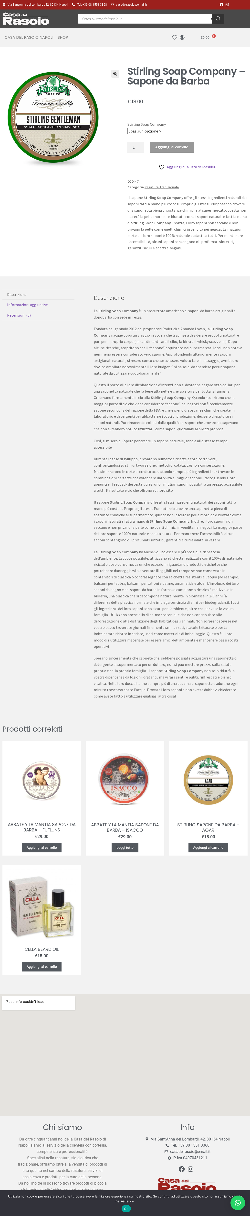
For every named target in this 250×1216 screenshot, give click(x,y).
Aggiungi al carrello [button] (42, 847)
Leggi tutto (125, 847)
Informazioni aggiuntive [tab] (27, 304)
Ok (126, 1209)
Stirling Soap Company (146, 124)
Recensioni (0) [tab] (19, 315)
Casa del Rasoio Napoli (29, 37)
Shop (63, 37)
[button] (115, 74)
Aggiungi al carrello (171, 146)
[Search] (218, 19)
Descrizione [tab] (17, 294)
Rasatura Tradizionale (162, 187)
